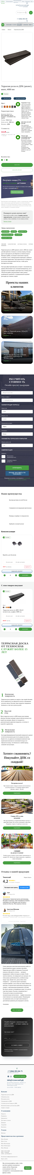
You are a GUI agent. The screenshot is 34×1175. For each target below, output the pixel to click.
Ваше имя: (3, 389)
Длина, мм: (4, 408)
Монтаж (3, 1133)
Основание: (4, 430)
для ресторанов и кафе (7, 234)
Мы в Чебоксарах (5, 1145)
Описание (3, 244)
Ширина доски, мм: (6, 442)
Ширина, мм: (5, 415)
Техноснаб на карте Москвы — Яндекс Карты (17, 921)
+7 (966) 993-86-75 (22, 20)
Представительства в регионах (12, 1136)
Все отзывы (17, 1010)
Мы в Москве (4, 1148)
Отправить (17, 468)
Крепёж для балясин (9, 555)
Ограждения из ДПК (6, 1101)
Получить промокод (17, 192)
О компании (5, 1111)
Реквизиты (4, 1116)
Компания (9, 24)
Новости (3, 1114)
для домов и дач (22, 231)
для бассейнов (5, 231)
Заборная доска (5, 1096)
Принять (27, 1168)
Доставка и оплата (19, 25)
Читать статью (7, 221)
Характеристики (12, 244)
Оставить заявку (17, 1045)
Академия (3, 1124)
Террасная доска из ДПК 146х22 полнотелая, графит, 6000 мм (13, 611)
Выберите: (4, 453)
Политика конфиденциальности (9, 1156)
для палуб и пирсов (6, 237)
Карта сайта (4, 1158)
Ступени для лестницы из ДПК (9, 1103)
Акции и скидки (5, 1107)
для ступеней (18, 234)
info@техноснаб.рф (22, 5)
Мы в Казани (4, 1139)
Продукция (2, 24)
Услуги (14, 24)
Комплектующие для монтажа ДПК (10, 1105)
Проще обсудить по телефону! (17, 473)
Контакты (3, 1127)
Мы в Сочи (4, 1141)
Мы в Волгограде (5, 1143)
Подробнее (17, 793)
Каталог (4, 1091)
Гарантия (25, 24)
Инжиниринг (9, 1)
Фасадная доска (5, 1099)
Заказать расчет (17, 170)
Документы (4, 1118)
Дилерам (27, 1)
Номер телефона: (6, 397)
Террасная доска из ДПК (7, 1094)
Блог (23, 1)
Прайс (30, 24)
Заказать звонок (20, 1076)
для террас (13, 231)
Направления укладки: (7, 423)
